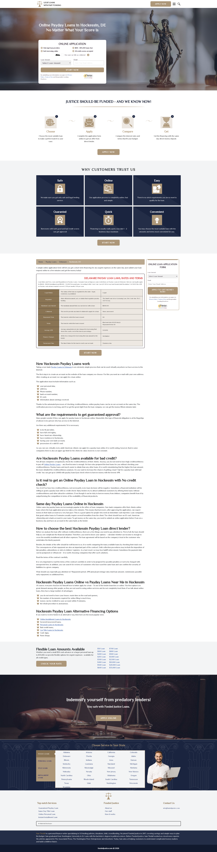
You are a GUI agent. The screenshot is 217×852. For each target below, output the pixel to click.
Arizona (89, 752)
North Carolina (66, 776)
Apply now (160, 4)
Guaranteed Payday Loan (48, 808)
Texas (66, 783)
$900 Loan (113, 654)
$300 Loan (101, 660)
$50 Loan (101, 649)
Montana (133, 768)
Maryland (111, 764)
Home (40, 262)
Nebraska (66, 772)
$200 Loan (101, 654)
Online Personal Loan (46, 814)
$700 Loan (113, 649)
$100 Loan (101, 651)
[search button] (179, 4)
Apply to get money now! (163, 291)
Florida (89, 756)
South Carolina (111, 779)
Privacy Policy (153, 299)
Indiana (89, 760)
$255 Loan (101, 657)
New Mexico (133, 772)
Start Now (72, 70)
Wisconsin (133, 783)
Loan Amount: (45, 60)
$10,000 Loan (114, 662)
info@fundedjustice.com (171, 808)
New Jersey (111, 772)
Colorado (133, 752)
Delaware (63, 262)
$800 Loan (113, 651)
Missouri (111, 768)
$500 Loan (101, 665)
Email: (76, 60)
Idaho (133, 756)
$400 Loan (101, 662)
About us (108, 808)
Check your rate (51, 664)
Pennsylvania (66, 779)
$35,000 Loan (114, 668)
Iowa (111, 760)
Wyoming (66, 787)
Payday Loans (51, 262)
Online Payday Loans (52, 464)
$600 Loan (101, 668)
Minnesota (66, 768)
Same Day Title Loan (46, 811)
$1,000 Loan (114, 657)
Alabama (66, 752)
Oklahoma (111, 776)
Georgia (111, 756)
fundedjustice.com (105, 848)
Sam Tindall (40, 834)
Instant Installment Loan (47, 817)
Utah (89, 783)
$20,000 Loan (114, 665)
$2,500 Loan (114, 660)
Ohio (89, 776)
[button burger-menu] (174, 4)
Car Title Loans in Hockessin (51, 630)
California (111, 752)
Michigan (133, 764)
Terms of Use (49, 77)
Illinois (66, 760)
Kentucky (66, 764)
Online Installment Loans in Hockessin (55, 619)
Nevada (89, 772)
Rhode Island (89, 779)
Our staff (108, 811)
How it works (110, 814)
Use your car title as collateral (75, 55)
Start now (108, 243)
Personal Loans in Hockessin (51, 625)
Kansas (134, 760)
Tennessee (133, 779)
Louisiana (89, 764)
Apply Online (109, 718)
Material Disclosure (46, 823)
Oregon (134, 776)
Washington (111, 783)
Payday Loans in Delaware (61, 367)
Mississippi (89, 768)
